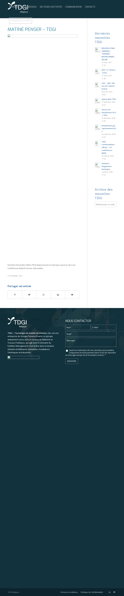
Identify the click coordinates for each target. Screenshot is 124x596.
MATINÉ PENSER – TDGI (32, 29)
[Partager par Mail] (72, 295)
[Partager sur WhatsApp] (43, 295)
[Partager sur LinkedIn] (58, 295)
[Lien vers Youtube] (114, 592)
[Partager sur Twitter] (29, 295)
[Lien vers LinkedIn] (109, 592)
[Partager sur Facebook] (15, 295)
